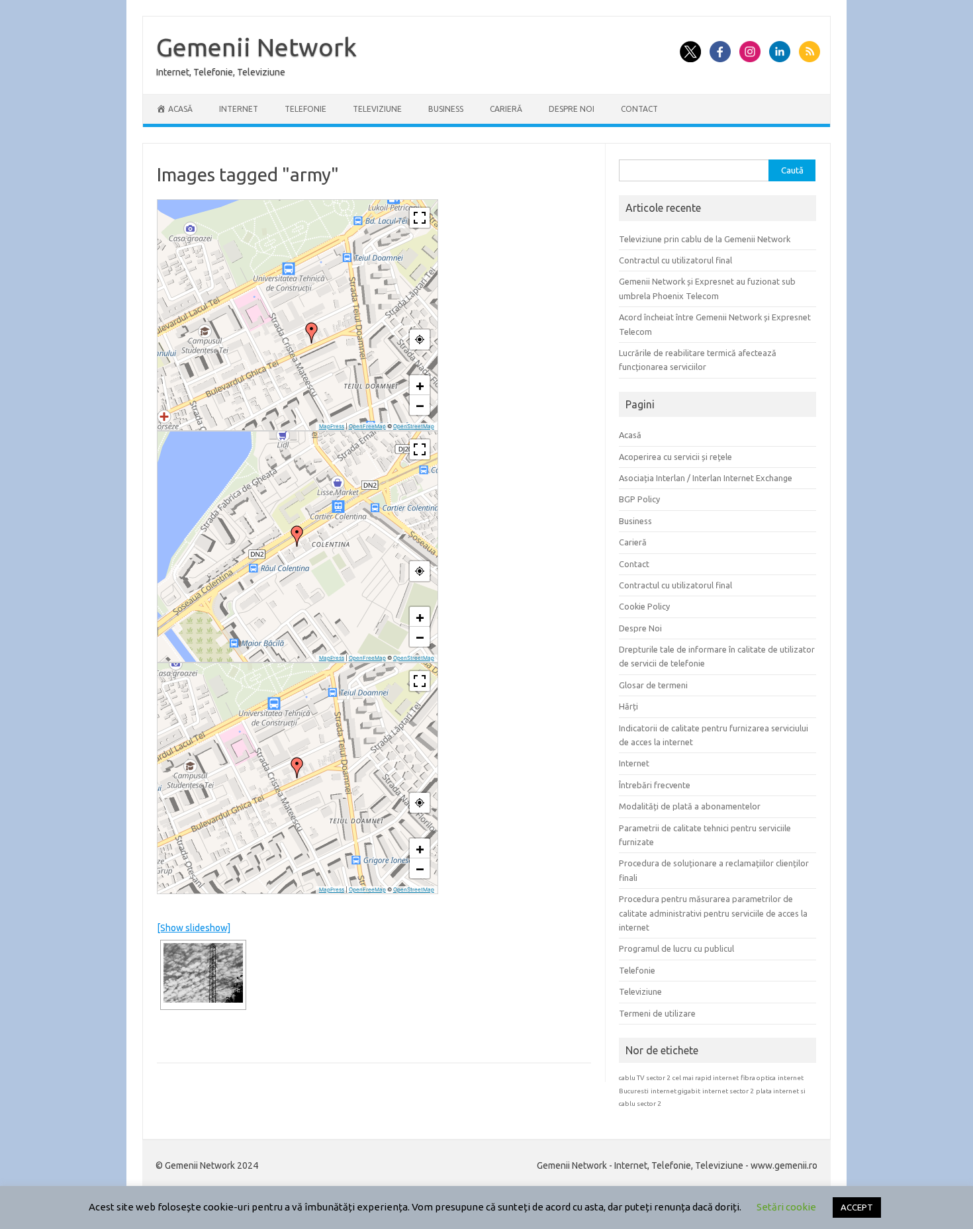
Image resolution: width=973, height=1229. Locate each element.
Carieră (506, 109)
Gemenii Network (256, 47)
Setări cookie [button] (786, 1206)
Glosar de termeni (653, 685)
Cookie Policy (644, 606)
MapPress (331, 426)
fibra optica (758, 1077)
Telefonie (305, 109)
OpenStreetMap (413, 426)
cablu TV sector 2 (645, 1077)
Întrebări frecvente (654, 785)
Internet (238, 109)
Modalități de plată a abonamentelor (690, 806)
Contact (639, 109)
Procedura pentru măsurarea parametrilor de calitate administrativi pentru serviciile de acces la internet (713, 913)
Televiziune (377, 109)
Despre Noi (571, 109)
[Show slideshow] (193, 928)
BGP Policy (639, 499)
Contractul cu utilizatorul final (675, 260)
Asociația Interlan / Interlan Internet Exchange (705, 477)
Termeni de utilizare (657, 1013)
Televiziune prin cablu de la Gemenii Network (704, 239)
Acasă (630, 434)
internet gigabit (675, 1091)
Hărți (628, 706)
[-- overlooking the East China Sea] (203, 973)
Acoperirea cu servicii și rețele (675, 456)
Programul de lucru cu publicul (676, 948)
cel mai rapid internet (705, 1077)
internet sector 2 (728, 1091)
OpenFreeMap (367, 426)
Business (445, 109)
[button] (311, 332)
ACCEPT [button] (857, 1207)
